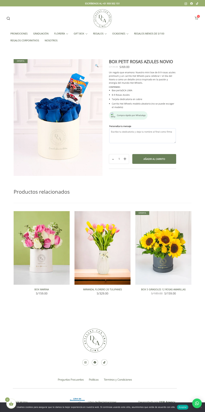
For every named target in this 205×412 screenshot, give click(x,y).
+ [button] (125, 158)
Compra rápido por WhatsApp (131, 115)
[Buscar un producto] (8, 18)
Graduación (41, 33)
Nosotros (51, 40)
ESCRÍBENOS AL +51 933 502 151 (102, 3)
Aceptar (183, 407)
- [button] (113, 158)
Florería (59, 33)
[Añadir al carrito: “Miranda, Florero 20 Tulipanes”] (102, 279)
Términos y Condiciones (118, 379)
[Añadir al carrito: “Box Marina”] (42, 279)
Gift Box (79, 33)
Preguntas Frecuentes (71, 379)
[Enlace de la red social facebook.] (191, 3)
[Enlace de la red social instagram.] (185, 3)
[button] (96, 65)
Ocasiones (118, 33)
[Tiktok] (104, 362)
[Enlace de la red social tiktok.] (197, 3)
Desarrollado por (156, 402)
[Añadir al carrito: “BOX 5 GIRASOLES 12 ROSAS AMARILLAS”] (163, 279)
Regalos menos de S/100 (149, 33)
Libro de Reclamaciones (102, 402)
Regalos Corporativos (24, 40)
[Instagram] (85, 362)
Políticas (94, 379)
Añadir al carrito (154, 158)
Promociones (19, 33)
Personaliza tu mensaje (120, 126)
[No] (201, 407)
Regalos (98, 33)
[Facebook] (95, 362)
